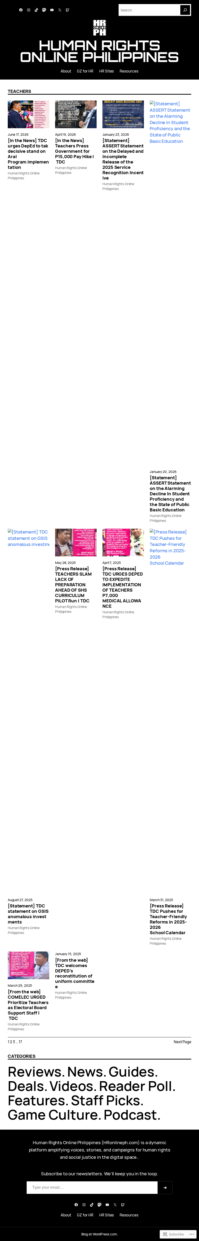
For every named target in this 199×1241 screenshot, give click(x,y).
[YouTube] (52, 10)
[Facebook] (21, 10)
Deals (26, 1085)
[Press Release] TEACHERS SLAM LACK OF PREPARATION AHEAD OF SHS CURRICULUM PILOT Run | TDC (73, 584)
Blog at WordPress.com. (99, 1234)
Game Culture (53, 1114)
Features (36, 1100)
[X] (60, 10)
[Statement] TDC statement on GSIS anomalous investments (28, 913)
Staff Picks (105, 1100)
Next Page (182, 1041)
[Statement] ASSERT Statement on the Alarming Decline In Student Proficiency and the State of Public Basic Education (170, 493)
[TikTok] (36, 10)
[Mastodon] (44, 10)
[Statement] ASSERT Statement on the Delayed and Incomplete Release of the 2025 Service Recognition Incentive (123, 159)
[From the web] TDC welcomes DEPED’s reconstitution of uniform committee (74, 973)
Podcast (130, 1114)
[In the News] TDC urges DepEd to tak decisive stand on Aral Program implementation (28, 154)
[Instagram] (29, 10)
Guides (131, 1071)
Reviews (34, 1071)
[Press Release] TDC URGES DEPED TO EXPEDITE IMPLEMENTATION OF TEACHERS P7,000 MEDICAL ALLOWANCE (122, 587)
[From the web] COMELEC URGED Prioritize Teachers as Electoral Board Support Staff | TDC (28, 1005)
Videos (71, 1085)
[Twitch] (67, 10)
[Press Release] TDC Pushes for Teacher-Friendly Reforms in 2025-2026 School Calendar (168, 919)
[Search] (185, 10)
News (85, 1071)
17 (20, 1041)
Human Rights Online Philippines (99, 50)
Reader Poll (135, 1085)
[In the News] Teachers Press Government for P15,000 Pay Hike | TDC (74, 151)
